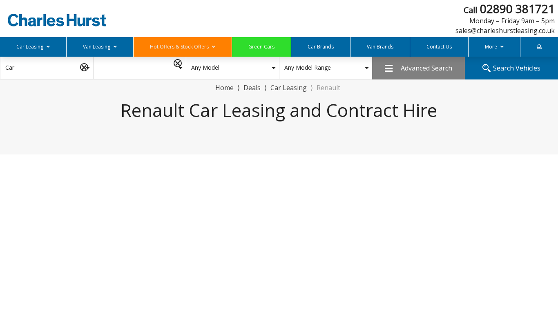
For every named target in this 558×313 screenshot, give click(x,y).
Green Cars (261, 46)
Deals (252, 87)
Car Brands (321, 46)
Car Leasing (288, 87)
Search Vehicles (516, 68)
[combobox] (46, 68)
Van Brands (380, 46)
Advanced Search (426, 68)
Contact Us (439, 46)
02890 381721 (509, 13)
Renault (328, 87)
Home (224, 87)
